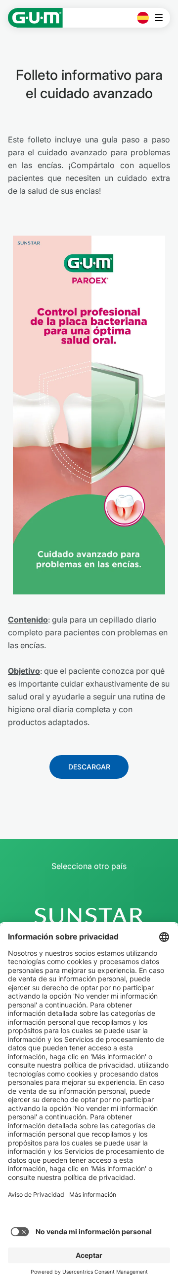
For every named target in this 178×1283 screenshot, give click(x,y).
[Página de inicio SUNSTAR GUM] (35, 18)
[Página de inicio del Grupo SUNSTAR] (89, 916)
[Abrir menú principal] (161, 18)
